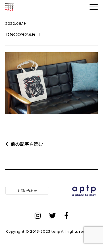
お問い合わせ (27, 190)
